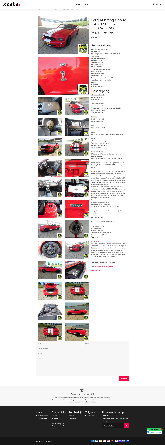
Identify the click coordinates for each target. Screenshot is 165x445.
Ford (99, 266)
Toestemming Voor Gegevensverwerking (58, 425)
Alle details (94, 270)
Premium (110, 266)
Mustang (104, 266)
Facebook (90, 416)
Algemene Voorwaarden (56, 420)
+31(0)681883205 (43, 418)
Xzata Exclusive (40, 10)
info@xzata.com (43, 416)
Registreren (72, 418)
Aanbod (78, 4)
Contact (86, 4)
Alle (96, 266)
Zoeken (54, 416)
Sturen (123, 378)
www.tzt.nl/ (95, 241)
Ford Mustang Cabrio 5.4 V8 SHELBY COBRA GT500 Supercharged (108, 26)
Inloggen (71, 416)
